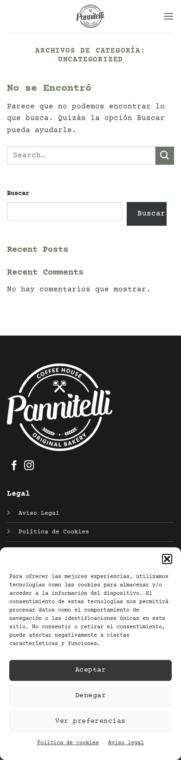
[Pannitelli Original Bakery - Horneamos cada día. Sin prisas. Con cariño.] (90, 16)
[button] (167, 559)
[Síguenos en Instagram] (29, 466)
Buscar (18, 193)
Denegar (90, 695)
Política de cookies (68, 743)
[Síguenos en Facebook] (14, 466)
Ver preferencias (90, 721)
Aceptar (90, 670)
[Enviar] (164, 156)
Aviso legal (126, 743)
